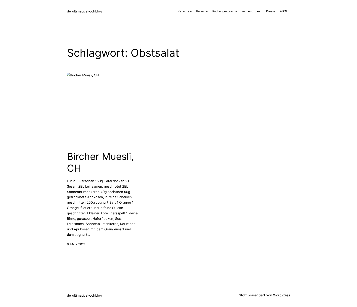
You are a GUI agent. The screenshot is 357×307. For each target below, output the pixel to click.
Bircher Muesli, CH (100, 162)
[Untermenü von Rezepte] (191, 11)
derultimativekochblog (84, 11)
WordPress (281, 295)
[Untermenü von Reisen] (207, 11)
